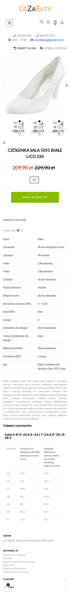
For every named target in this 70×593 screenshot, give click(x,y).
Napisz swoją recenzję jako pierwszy (28, 540)
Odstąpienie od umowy (16, 571)
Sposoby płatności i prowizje (19, 561)
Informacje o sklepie (14, 555)
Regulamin (9, 565)
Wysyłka (7, 558)
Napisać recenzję (14, 220)
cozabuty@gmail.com (49, 40)
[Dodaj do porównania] (20, 128)
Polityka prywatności (14, 568)
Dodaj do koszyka (35, 197)
